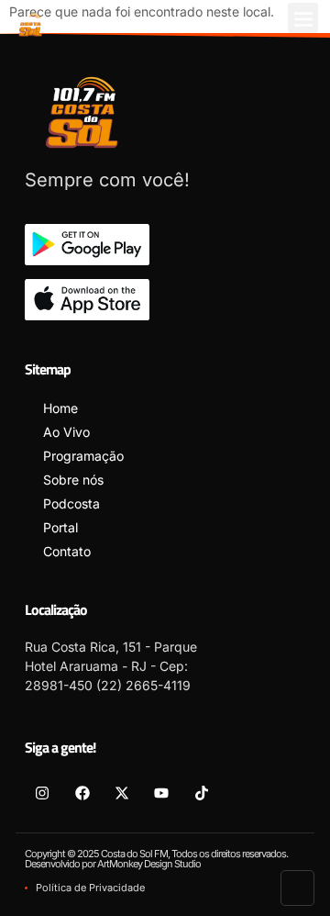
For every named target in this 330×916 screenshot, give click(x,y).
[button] (303, 18)
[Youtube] (161, 792)
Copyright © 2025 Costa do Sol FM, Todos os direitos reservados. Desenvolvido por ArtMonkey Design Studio (156, 858)
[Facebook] (81, 792)
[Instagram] (42, 792)
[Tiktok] (201, 792)
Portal (60, 527)
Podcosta (71, 503)
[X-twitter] (121, 792)
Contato (67, 551)
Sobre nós (73, 479)
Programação (83, 456)
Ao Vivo (66, 432)
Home (60, 408)
